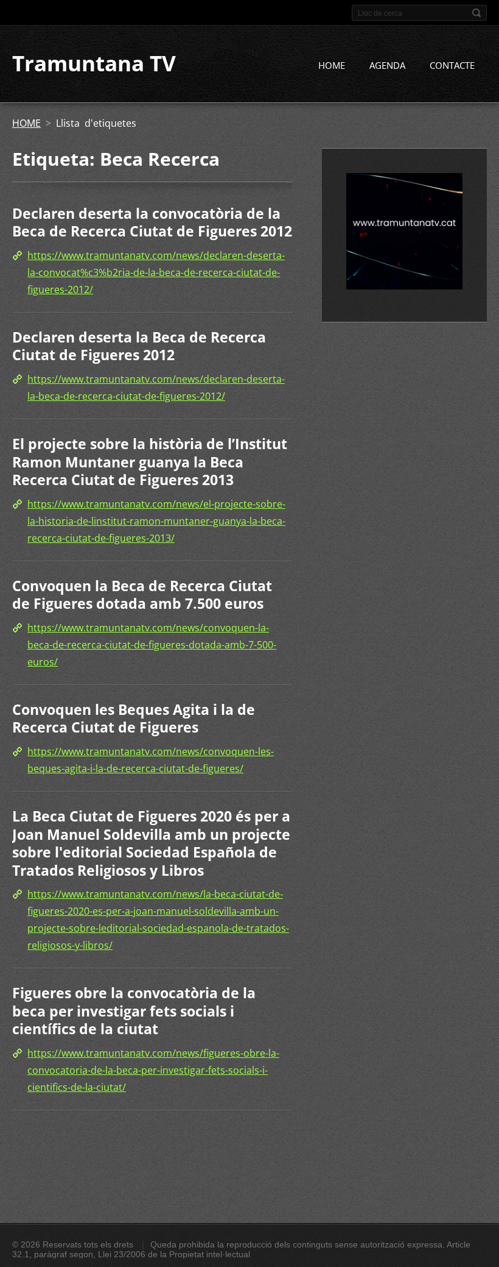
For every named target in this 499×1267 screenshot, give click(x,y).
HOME (331, 65)
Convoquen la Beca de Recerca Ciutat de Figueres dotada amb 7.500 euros (142, 595)
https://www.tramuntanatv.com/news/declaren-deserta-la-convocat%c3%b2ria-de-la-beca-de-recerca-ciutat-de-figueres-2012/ (156, 272)
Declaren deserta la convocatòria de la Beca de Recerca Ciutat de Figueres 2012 (152, 222)
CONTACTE (452, 65)
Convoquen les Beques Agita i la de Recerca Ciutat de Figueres (133, 718)
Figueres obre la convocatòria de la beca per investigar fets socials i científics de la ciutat (134, 1010)
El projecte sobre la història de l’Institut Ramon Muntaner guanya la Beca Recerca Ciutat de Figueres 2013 (149, 461)
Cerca (476, 13)
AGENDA (387, 65)
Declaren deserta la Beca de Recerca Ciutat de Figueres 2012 (139, 346)
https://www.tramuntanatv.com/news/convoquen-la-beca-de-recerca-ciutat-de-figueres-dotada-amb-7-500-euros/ (151, 645)
